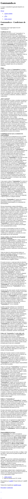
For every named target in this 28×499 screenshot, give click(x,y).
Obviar (2, 11)
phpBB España (17, 485)
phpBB (11, 481)
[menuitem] (5, 16)
